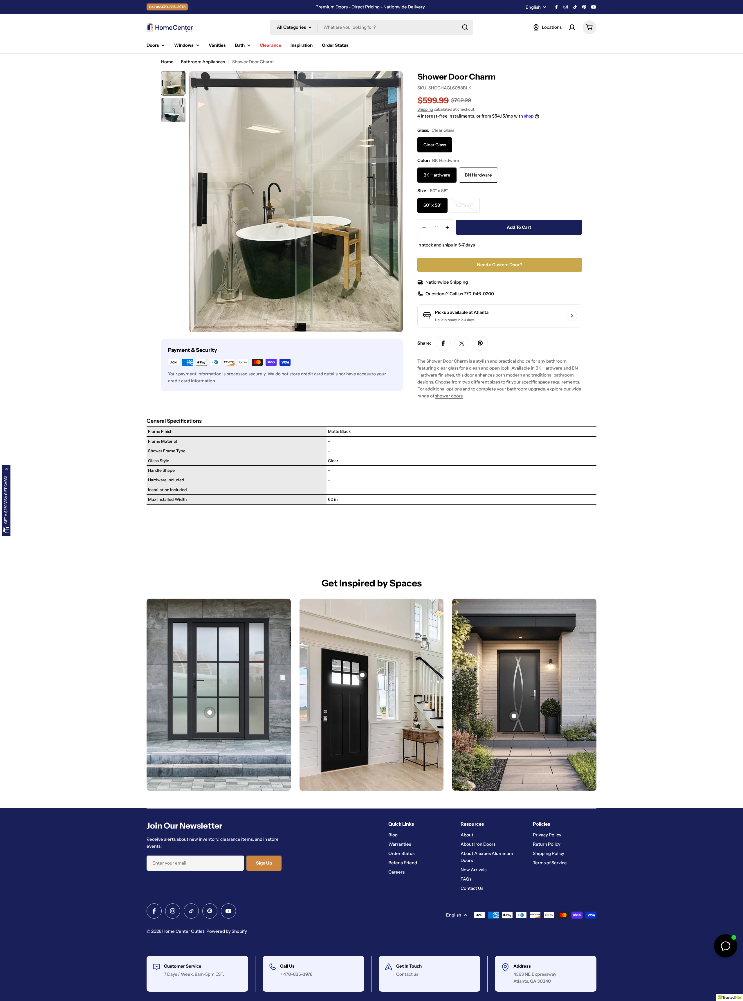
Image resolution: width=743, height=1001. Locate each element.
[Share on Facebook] (443, 343)
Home (167, 61)
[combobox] (371, 27)
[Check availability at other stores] (572, 316)
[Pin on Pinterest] (480, 343)
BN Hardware (478, 175)
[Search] (464, 27)
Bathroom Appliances (203, 61)
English (533, 7)
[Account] (572, 27)
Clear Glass (434, 144)
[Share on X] (461, 343)
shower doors (449, 396)
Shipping (425, 109)
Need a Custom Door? (499, 264)
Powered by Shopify (226, 931)
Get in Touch (409, 966)
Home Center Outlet (183, 931)
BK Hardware (436, 175)
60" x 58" (432, 205)
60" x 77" (468, 207)
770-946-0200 (479, 293)
